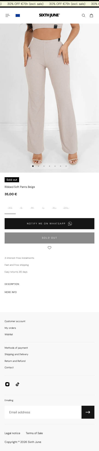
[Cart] (91, 15)
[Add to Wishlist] (49, 247)
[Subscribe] (88, 412)
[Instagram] (7, 384)
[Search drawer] (83, 15)
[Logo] (49, 15)
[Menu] (8, 15)
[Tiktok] (17, 384)
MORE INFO (11, 292)
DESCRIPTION (12, 284)
